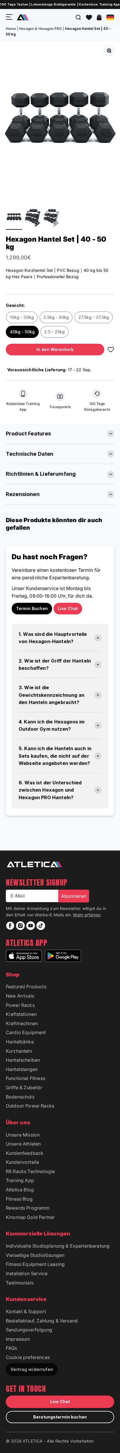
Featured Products (26, 986)
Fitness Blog (19, 1199)
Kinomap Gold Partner (30, 1217)
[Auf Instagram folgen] (20, 925)
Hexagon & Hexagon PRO (40, 28)
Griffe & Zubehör (24, 1087)
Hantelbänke (20, 1042)
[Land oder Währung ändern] (110, 17)
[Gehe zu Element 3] (51, 218)
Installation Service (26, 1273)
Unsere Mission (23, 1135)
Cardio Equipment (26, 1032)
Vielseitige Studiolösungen (35, 1255)
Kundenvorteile (22, 1162)
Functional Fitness (25, 1078)
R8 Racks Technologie (30, 1171)
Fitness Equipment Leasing (35, 1264)
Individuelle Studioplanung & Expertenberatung (58, 1246)
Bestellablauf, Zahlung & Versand (42, 1321)
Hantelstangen (22, 1069)
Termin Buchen (32, 608)
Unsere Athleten (23, 1144)
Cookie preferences (28, 1357)
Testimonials (19, 1283)
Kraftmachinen (22, 1023)
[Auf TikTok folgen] (40, 925)
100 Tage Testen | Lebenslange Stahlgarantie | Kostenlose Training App (60, 4)
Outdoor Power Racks (30, 1106)
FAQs (11, 1348)
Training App (20, 1180)
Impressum (18, 1339)
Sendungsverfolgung (29, 1330)
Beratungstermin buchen (60, 1416)
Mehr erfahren (87, 914)
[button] (89, 17)
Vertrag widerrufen (31, 1369)
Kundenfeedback (24, 1153)
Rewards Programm (28, 1208)
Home (11, 28)
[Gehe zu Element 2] (32, 218)
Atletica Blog (20, 1190)
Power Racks (20, 1005)
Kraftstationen (21, 1014)
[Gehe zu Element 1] (14, 218)
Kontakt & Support (26, 1311)
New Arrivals (20, 996)
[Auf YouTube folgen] (30, 925)
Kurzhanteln (19, 1051)
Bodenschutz (20, 1097)
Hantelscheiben (23, 1060)
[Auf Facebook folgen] (10, 925)
